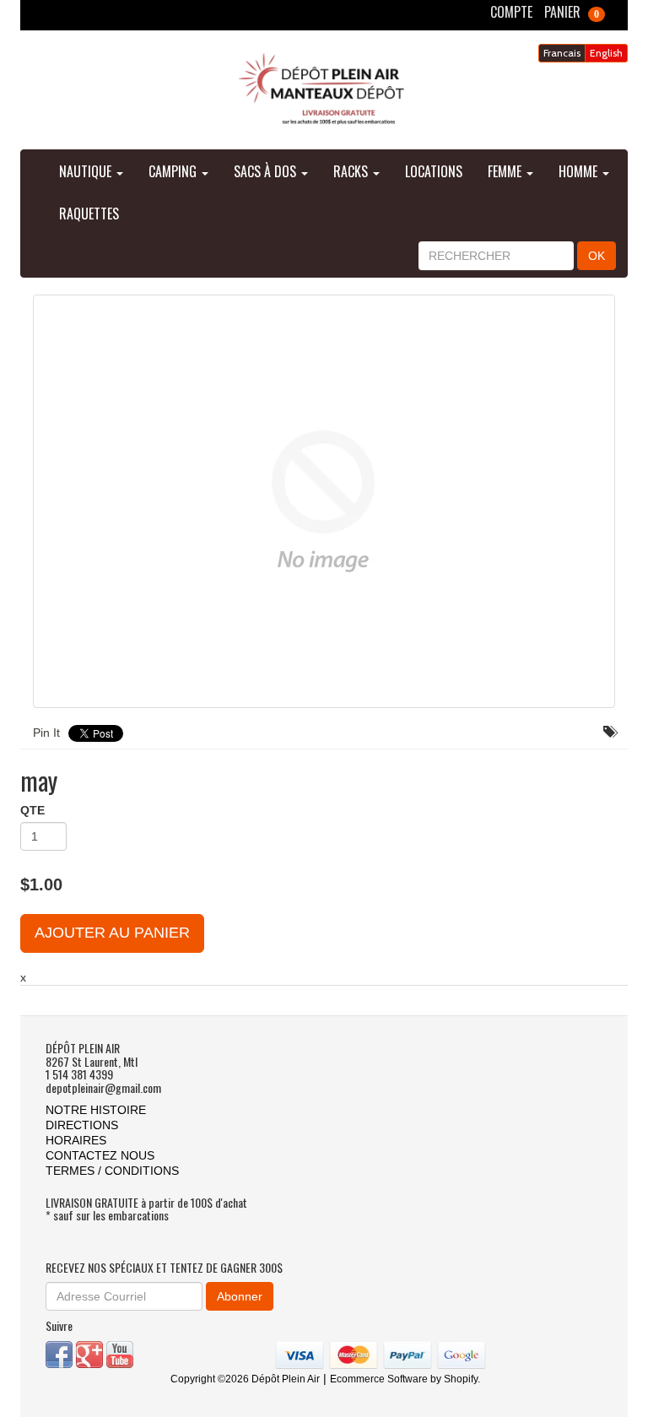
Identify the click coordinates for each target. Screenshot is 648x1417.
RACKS (352, 171)
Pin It (46, 732)
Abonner (239, 1296)
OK (596, 255)
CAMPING (174, 171)
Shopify (461, 1379)
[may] (324, 501)
